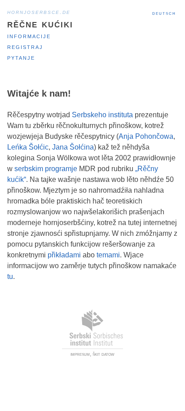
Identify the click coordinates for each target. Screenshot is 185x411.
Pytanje (21, 57)
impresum (80, 354)
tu (10, 276)
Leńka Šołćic (27, 147)
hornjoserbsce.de (38, 11)
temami (108, 255)
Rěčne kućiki (40, 24)
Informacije (29, 36)
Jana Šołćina (73, 147)
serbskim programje (45, 168)
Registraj (25, 46)
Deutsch (164, 13)
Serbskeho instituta (102, 115)
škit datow (103, 354)
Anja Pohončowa (146, 136)
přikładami (64, 255)
